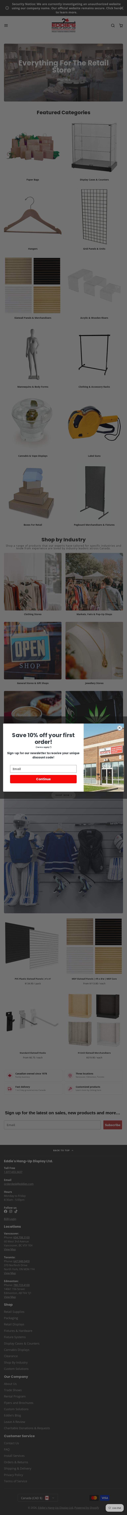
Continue (43, 779)
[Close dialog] (119, 727)
